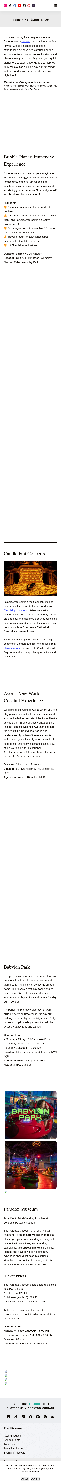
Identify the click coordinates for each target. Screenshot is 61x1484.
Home (13, 1404)
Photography (16, 1408)
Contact (48, 1408)
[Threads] (24, 5)
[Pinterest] (28, 5)
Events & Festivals (14, 1452)
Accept (25, 1478)
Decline (35, 1478)
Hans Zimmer (12, 648)
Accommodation (13, 1435)
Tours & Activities (13, 1448)
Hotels (46, 1404)
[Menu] (55, 5)
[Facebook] (14, 5)
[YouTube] (19, 5)
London (26, 41)
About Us (34, 1408)
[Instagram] (5, 5)
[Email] (33, 5)
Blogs (23, 1404)
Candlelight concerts (15, 610)
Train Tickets (11, 1444)
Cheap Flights (12, 1440)
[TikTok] (9, 5)
